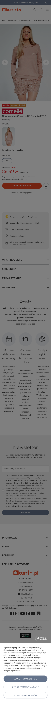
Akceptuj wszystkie (25, 679)
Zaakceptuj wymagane (25, 687)
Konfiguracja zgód (25, 695)
